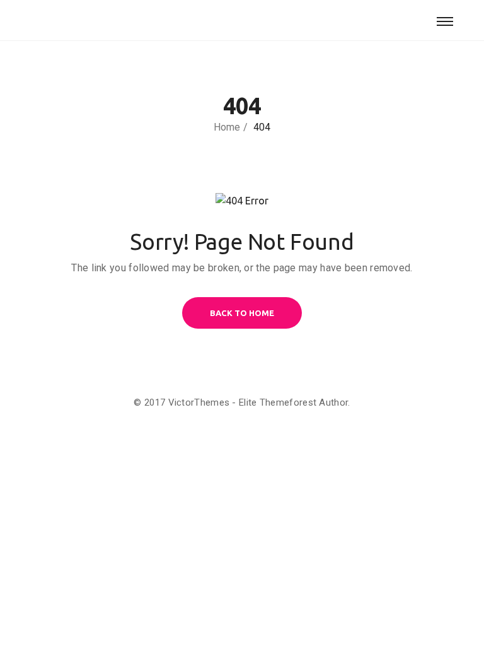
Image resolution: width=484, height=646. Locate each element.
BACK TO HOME (242, 312)
